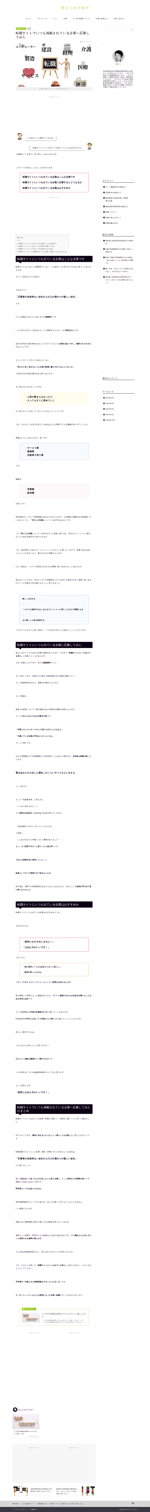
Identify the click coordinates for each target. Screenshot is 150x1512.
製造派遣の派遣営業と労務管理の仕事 (117, 199)
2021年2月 (110, 409)
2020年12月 (110, 420)
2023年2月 (110, 403)
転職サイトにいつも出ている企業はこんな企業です (38, 243)
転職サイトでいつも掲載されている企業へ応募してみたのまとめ (43, 251)
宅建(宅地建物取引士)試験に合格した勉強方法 (119, 250)
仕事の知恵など (102, 19)
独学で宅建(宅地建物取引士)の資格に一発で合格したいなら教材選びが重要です (120, 260)
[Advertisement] (54, 114)
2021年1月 (110, 414)
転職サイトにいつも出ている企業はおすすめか (36, 249)
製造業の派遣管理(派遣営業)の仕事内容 (119, 242)
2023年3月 (110, 398)
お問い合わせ (118, 19)
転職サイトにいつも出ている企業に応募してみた (37, 246)
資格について (111, 212)
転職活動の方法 (21, 28)
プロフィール (42, 19)
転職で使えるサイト (113, 217)
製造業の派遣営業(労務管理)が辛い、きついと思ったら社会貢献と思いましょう (120, 279)
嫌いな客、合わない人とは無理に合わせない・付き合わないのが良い (120, 270)
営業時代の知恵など (113, 192)
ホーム (28, 19)
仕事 (65, 19)
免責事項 (33, 1509)
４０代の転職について (81, 19)
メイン (55, 19)
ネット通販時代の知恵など (116, 187)
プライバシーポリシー (20, 1509)
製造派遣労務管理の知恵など (117, 206)
